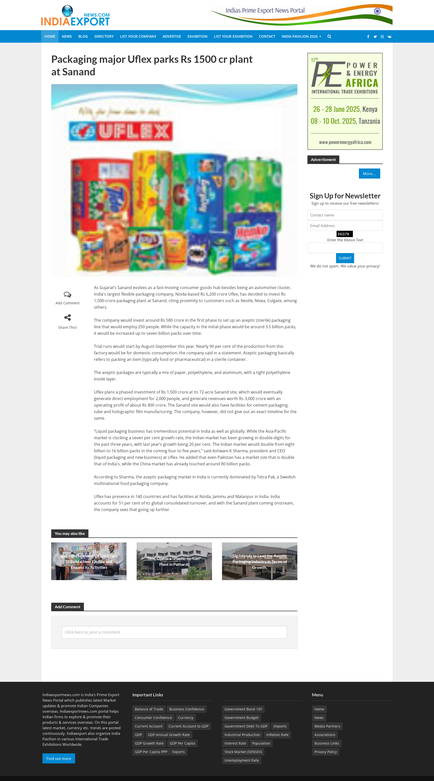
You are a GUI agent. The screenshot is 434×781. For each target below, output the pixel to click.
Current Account (148, 726)
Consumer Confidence (153, 717)
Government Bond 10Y (243, 709)
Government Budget (241, 717)
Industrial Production (242, 734)
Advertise (172, 36)
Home (49, 36)
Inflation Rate (277, 734)
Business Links (326, 743)
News (67, 36)
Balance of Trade (149, 709)
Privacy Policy (325, 751)
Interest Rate (235, 743)
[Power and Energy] (345, 100)
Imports (280, 726)
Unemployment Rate (242, 760)
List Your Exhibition (233, 36)
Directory (104, 36)
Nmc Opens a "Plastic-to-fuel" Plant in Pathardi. (174, 561)
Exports (178, 751)
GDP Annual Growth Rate (169, 734)
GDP (138, 734)
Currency (185, 717)
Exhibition (197, 36)
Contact (267, 36)
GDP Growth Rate (149, 743)
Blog (83, 36)
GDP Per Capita (182, 743)
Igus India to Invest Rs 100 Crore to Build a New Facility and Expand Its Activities (89, 561)
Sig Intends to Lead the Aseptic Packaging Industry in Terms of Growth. (260, 561)
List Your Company (138, 36)
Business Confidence (186, 709)
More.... (369, 173)
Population (261, 743)
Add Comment (68, 303)
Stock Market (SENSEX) (243, 751)
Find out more (58, 758)
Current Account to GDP (188, 726)
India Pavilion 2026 (300, 36)
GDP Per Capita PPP (151, 751)
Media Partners (327, 726)
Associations (324, 734)
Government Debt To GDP (246, 726)
